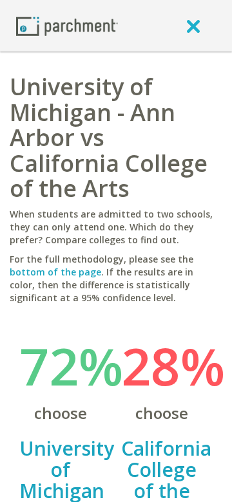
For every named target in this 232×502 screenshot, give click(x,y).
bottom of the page (55, 272)
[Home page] (67, 25)
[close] (193, 25)
